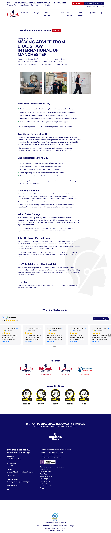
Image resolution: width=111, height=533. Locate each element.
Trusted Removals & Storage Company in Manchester (28, 5)
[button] (1, 335)
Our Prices (88, 3)
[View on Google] (4, 329)
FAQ (100, 13)
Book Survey (99, 3)
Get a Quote (78, 3)
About (62, 13)
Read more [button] (5, 341)
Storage (36, 13)
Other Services (47, 14)
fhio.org (43, 488)
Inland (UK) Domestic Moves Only (55, 522)
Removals (24, 13)
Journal (93, 13)
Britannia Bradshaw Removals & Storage (36, 2)
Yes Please (56, 30)
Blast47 (60, 530)
